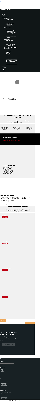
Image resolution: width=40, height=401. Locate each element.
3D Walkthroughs (4, 398)
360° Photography (4, 396)
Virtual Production (4, 385)
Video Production (4, 380)
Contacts (2, 374)
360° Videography (4, 397)
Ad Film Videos (3, 394)
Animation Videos (4, 381)
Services (2, 371)
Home (2, 369)
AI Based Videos (3, 383)
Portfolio (2, 372)
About (2, 370)
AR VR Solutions (3, 384)
